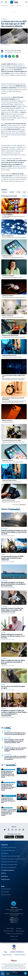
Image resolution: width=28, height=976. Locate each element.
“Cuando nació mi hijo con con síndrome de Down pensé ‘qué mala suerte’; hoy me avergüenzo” (15, 758)
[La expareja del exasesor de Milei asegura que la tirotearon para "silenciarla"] (14, 545)
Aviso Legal (18, 928)
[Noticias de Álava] (7, 955)
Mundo (3, 554)
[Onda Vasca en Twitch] (19, 829)
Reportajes (4, 876)
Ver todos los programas (7, 870)
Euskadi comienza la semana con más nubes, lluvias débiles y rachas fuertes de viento (14, 532)
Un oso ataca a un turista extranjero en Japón (13, 687)
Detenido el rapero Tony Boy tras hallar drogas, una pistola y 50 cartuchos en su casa (12, 610)
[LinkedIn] (5, 56)
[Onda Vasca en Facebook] (8, 829)
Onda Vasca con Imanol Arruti (9, 862)
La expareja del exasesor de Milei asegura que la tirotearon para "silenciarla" (12, 558)
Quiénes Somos (10, 928)
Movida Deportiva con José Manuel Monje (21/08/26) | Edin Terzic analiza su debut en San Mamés (7, 774)
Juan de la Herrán (5, 889)
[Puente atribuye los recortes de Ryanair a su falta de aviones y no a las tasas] (14, 623)
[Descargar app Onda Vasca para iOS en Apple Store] (19, 837)
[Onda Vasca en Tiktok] (23, 829)
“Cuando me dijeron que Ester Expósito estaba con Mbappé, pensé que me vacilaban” (15, 749)
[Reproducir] (19, 772)
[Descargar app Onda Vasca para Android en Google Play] (9, 837)
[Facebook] (9, 56)
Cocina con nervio (5, 894)
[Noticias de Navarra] (20, 955)
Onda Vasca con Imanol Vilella (9, 864)
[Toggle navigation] (2, 2)
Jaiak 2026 (19, 5)
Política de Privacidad (8, 931)
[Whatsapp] (13, 56)
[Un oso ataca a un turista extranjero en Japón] (14, 675)
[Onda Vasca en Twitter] (4, 829)
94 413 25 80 (15, 911)
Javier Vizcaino (5, 892)
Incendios (12, 5)
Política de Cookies (20, 931)
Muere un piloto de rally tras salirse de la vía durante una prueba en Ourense (13, 662)
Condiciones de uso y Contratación (14, 933)
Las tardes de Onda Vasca (8, 850)
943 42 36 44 (15, 915)
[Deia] (6, 952)
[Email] (17, 56)
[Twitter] (2, 56)
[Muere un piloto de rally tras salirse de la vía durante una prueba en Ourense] (14, 649)
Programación (5, 879)
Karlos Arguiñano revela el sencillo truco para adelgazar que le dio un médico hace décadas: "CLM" (14, 741)
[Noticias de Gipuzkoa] (17, 952)
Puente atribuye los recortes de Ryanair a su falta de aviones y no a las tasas (13, 636)
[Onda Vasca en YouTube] (12, 829)
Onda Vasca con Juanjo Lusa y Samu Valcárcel (13, 859)
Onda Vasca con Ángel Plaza (8, 867)
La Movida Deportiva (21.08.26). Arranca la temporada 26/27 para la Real (8, 800)
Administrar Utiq (14, 936)
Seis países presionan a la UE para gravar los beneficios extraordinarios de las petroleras (13, 584)
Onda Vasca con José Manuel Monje (10, 856)
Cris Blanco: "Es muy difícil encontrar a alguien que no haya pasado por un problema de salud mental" (8, 812)
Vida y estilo (7, 738)
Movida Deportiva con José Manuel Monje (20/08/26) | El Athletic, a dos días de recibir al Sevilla (8, 787)
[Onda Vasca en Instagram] (16, 829)
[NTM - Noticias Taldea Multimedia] (14, 947)
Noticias (3, 873)
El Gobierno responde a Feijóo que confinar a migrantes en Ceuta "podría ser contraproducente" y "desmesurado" (14, 713)
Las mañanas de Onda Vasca (8, 847)
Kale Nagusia (4, 853)
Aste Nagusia (5, 5)
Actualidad (4, 528)
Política (3, 632)
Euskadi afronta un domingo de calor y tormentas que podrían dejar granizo (15, 733)
